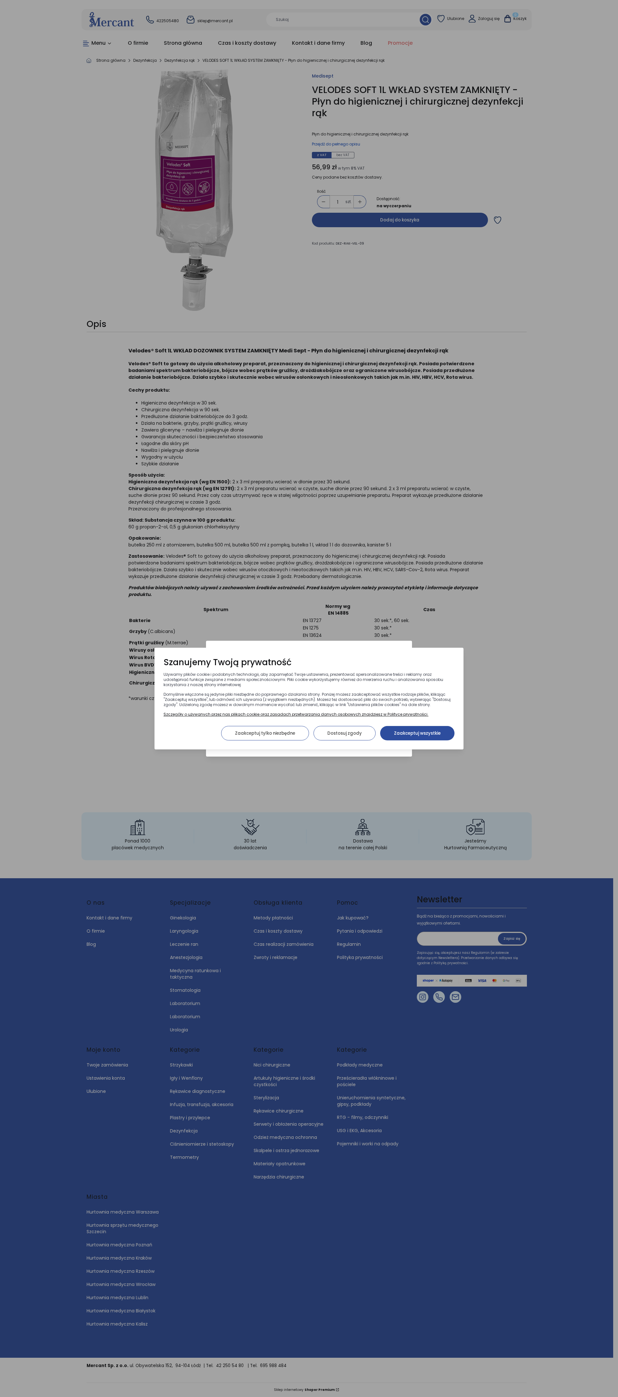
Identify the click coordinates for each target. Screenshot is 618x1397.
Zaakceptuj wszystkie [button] (417, 733)
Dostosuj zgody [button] (344, 733)
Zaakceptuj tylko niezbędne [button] (265, 733)
